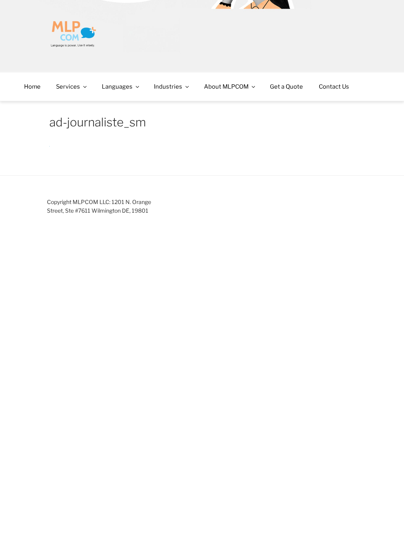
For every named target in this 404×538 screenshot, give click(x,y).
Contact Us (334, 86)
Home (32, 86)
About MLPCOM (226, 86)
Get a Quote (286, 86)
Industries (168, 86)
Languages (117, 86)
